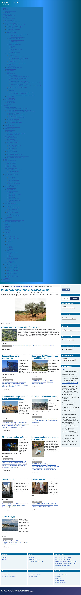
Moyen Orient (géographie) (16, 385)
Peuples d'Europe (6, 505)
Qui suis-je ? (5, 557)
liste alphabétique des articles (36, 561)
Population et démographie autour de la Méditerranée (13, 397)
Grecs (39, 345)
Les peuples (31, 557)
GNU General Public (29, 591)
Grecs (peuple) (8, 479)
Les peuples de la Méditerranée (44, 396)
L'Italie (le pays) (8, 517)
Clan (63, 369)
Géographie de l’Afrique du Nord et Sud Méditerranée (44, 357)
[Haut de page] (79, 592)
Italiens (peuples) (38, 479)
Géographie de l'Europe (48, 345)
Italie (3, 540)
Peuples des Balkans (15, 507)
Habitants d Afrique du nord (13, 425)
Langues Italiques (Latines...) (50, 469)
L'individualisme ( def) (70, 383)
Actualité (20, 427)
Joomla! (2, 591)
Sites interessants (33, 576)
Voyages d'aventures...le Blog (9, 576)
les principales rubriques (34, 559)
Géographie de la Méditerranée (9, 382)
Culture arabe (39, 468)
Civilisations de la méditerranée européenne (12, 461)
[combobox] (66, 298)
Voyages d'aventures (7, 574)
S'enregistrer (5, 559)
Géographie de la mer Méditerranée (11, 357)
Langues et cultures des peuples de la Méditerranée (44, 438)
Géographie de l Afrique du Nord (40, 380)
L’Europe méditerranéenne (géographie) (22, 345)
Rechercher (75, 298)
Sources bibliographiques (35, 574)
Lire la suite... (6, 349)
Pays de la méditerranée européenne (16, 465)
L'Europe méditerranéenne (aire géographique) (20, 327)
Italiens (35, 345)
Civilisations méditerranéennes (15, 437)
